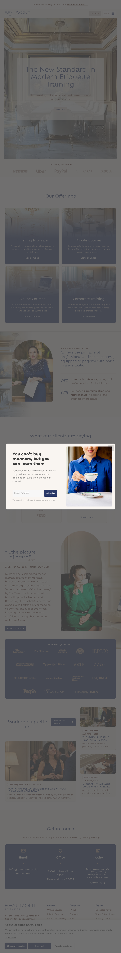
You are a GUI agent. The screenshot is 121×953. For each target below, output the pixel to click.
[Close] (111, 448)
